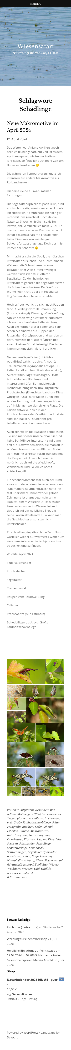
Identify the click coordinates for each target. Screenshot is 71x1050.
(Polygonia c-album (30, 818)
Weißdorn (13, 868)
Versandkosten (22, 994)
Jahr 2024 (34, 814)
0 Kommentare (17, 877)
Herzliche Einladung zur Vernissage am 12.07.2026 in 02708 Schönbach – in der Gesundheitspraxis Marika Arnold (34, 955)
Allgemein (27, 810)
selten (26, 856)
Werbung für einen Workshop (27, 939)
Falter (56, 822)
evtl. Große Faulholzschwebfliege (29, 822)
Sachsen (12, 843)
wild (36, 868)
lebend (47, 826)
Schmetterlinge (17, 847)
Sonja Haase (40, 856)
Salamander (27, 843)
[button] (26, 672)
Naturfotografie (17, 835)
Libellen (12, 831)
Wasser (53, 864)
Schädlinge (43, 843)
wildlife (46, 868)
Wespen (27, 868)
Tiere (39, 860)
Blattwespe (51, 818)
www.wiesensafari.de (20, 873)
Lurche (24, 831)
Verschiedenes (51, 814)
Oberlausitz (14, 839)
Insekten (27, 826)
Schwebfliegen (16, 852)
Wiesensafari (35, 46)
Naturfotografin (39, 835)
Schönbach (36, 847)
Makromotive (39, 831)
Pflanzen (29, 839)
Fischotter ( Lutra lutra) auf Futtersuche (33, 927)
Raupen (41, 839)
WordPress (31, 1032)
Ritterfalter (55, 839)
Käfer (38, 826)
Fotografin (14, 826)
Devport (12, 1037)
